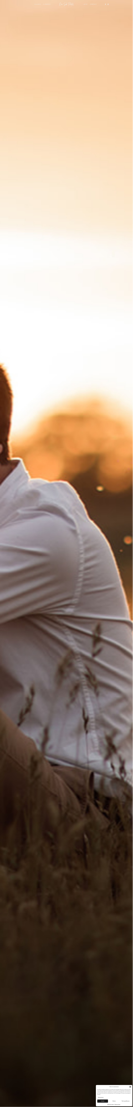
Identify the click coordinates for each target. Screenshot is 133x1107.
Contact (93, 4)
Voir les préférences (125, 1101)
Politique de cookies (110, 1104)
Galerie (38, 4)
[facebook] (105, 4)
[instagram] (108, 4)
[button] (130, 1086)
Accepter (102, 1101)
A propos (47, 4)
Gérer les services (100, 1097)
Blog (86, 4)
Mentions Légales (117, 1104)
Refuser (114, 1101)
